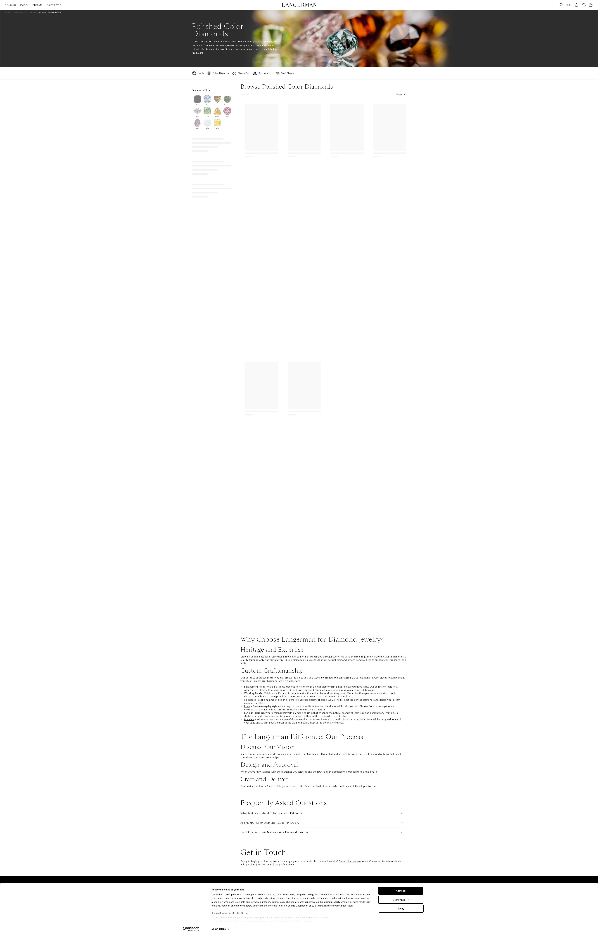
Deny (401, 908)
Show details (218, 929)
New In (201, 73)
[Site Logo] (299, 5)
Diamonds (10, 5)
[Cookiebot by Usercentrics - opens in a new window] (190, 929)
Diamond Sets (244, 73)
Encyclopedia (54, 5)
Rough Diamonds (288, 73)
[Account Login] (576, 5)
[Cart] (591, 5)
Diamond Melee (265, 73)
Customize (399, 899)
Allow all (401, 890)
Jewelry (24, 5)
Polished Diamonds (221, 73)
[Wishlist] (568, 5)
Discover (37, 5)
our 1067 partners (231, 894)
